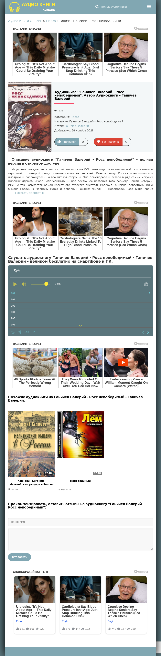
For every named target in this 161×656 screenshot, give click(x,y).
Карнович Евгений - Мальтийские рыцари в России (31, 483)
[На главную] (32, 7)
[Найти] (97, 7)
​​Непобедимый (80, 481)
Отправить (19, 557)
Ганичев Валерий (77, 126)
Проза (74, 117)
